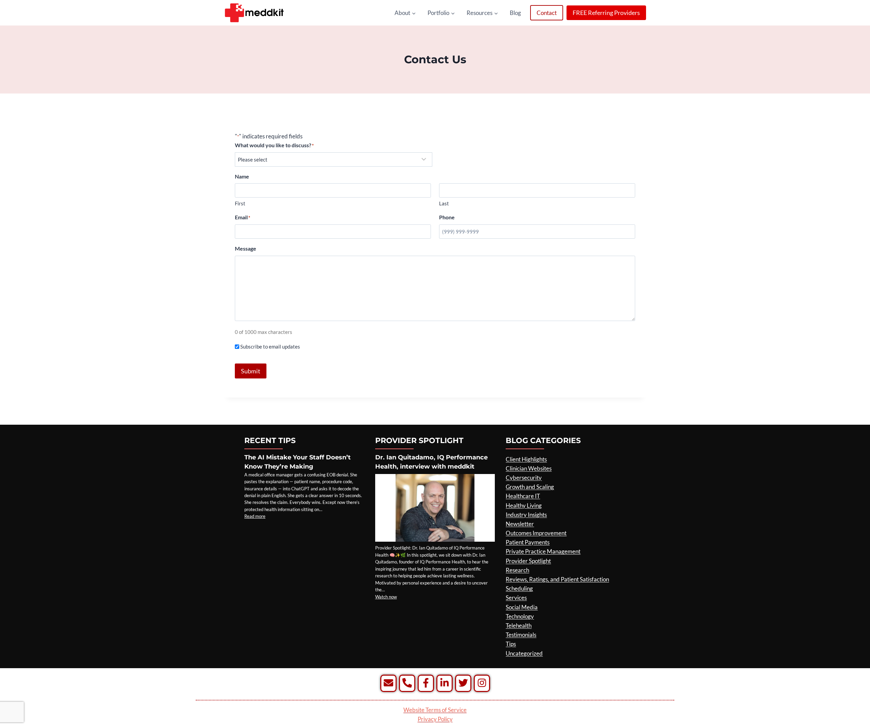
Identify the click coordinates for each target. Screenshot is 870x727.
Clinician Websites (529, 468)
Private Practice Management (543, 551)
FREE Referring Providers (606, 12)
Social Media (522, 607)
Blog (515, 12)
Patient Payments (528, 542)
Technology (520, 616)
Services (516, 597)
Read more (254, 516)
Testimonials (521, 634)
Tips (511, 643)
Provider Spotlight (528, 560)
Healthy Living (524, 505)
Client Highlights (526, 459)
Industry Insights (526, 514)
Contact (547, 12)
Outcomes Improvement (536, 533)
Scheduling (519, 588)
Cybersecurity (524, 477)
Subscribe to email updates (270, 346)
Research (517, 570)
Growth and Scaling (530, 486)
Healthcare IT (523, 496)
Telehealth (519, 625)
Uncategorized (524, 653)
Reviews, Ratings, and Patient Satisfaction (557, 579)
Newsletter (520, 523)
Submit (250, 371)
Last (444, 203)
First (240, 203)
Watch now (386, 596)
